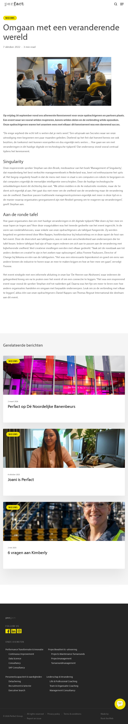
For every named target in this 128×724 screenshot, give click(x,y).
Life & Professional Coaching (63, 681)
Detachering (15, 681)
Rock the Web (107, 718)
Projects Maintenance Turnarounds (68, 654)
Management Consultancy (62, 690)
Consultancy (15, 663)
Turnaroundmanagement (63, 663)
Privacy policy (53, 714)
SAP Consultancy (17, 668)
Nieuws (10, 18)
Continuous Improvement (21, 654)
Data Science (15, 659)
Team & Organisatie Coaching (64, 686)
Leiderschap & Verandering (60, 677)
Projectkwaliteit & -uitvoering (62, 650)
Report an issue (34, 718)
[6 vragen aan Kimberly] (64, 535)
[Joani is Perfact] (64, 462)
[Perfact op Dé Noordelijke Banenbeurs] (64, 389)
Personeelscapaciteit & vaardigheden (23, 677)
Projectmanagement (61, 659)
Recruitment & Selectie (20, 686)
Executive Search (17, 690)
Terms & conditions (72, 714)
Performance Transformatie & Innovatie (24, 650)
